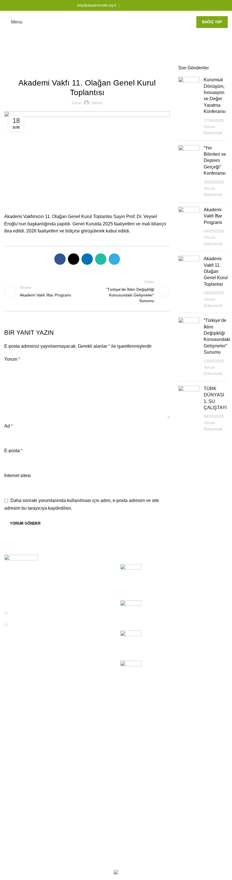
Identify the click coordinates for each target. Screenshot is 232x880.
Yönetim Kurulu (97, 722)
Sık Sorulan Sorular (24, 743)
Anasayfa (12, 61)
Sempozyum (21, 817)
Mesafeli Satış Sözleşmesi (185, 753)
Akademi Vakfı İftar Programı (213, 216)
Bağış (10, 753)
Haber (31, 61)
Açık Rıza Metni (174, 732)
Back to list (87, 291)
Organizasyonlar (25, 796)
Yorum (12, 359)
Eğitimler (13, 722)
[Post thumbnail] (188, 106)
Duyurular (18, 775)
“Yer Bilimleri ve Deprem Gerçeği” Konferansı (215, 161)
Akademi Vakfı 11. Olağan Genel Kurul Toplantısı (216, 271)
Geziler (15, 785)
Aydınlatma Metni (176, 722)
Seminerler (19, 806)
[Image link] (21, 571)
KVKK (165, 701)
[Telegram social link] (114, 259)
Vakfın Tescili (94, 732)
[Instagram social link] (138, 5)
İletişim (11, 732)
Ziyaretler (17, 828)
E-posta (13, 450)
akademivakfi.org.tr (90, 862)
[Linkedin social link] (151, 5)
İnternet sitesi (17, 475)
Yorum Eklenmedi (184, 588)
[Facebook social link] (125, 5)
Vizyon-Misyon (96, 711)
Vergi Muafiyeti (96, 743)
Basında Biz (20, 838)
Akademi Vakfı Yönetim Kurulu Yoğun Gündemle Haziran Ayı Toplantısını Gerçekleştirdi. (183, 573)
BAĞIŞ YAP (212, 22)
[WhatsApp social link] (100, 259)
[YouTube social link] (145, 5)
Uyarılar (89, 800)
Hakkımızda (93, 701)
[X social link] (132, 5)
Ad (8, 426)
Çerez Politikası (175, 711)
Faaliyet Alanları (97, 753)
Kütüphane (15, 711)
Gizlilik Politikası (175, 743)
